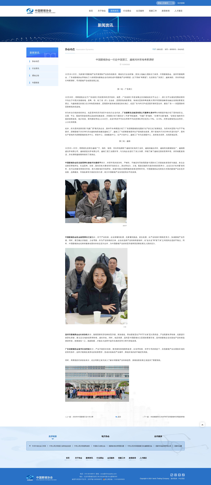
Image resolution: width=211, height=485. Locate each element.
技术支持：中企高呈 (178, 478)
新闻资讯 (114, 10)
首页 (91, 10)
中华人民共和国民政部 (82, 446)
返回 (119, 417)
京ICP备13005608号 (95, 479)
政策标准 (166, 10)
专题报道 (35, 82)
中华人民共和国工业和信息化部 (60, 446)
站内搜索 (181, 3)
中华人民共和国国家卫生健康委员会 (140, 446)
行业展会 (127, 10)
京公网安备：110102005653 (115, 479)
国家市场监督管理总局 (163, 446)
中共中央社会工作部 (39, 446)
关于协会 (102, 10)
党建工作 (153, 10)
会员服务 (140, 10)
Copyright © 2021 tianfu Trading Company (154, 478)
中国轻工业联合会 (99, 446)
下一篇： (164, 417)
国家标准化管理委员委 (116, 446)
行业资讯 (35, 68)
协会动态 (35, 61)
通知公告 (35, 75)
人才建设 (178, 10)
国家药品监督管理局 (181, 446)
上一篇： (79, 417)
